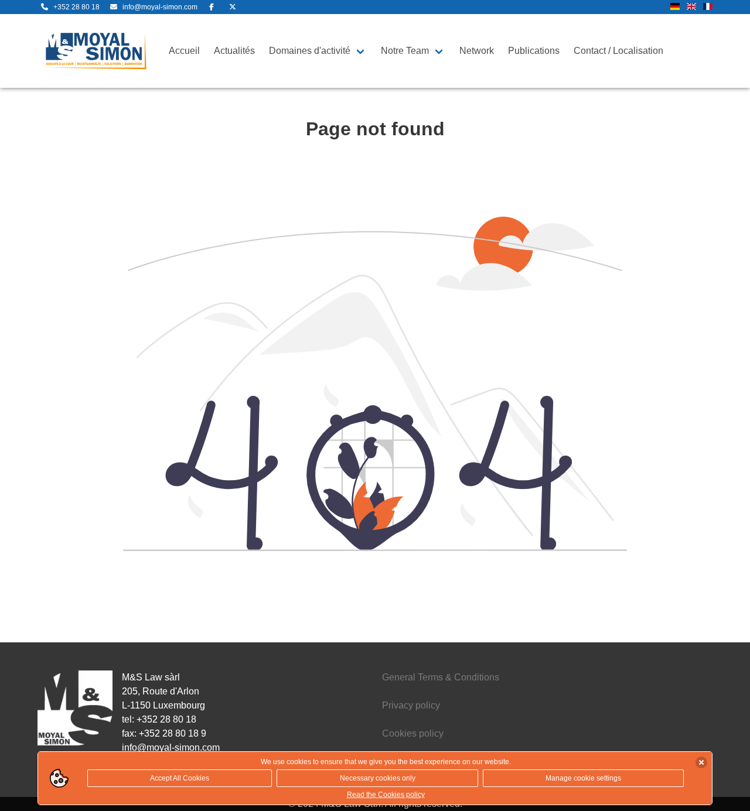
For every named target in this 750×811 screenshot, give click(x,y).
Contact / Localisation (618, 51)
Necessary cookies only (377, 778)
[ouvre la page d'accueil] (96, 51)
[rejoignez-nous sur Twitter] (233, 7)
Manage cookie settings (583, 778)
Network (476, 51)
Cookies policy (413, 733)
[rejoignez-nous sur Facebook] (211, 7)
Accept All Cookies (179, 778)
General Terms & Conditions (440, 677)
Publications (534, 51)
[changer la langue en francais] (707, 7)
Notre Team (405, 51)
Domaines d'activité (309, 51)
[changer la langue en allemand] (675, 7)
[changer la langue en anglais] (691, 7)
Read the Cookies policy (386, 795)
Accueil (184, 51)
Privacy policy (411, 705)
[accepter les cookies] (701, 762)
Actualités (234, 51)
